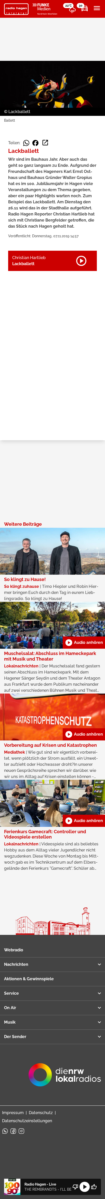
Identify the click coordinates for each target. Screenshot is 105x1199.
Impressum (13, 1112)
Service (11, 993)
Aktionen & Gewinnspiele (29, 978)
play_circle (84, 1187)
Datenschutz (41, 1112)
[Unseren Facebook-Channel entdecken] (13, 1131)
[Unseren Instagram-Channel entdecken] (21, 1131)
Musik (10, 1022)
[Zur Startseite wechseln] (16, 9)
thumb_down (75, 1187)
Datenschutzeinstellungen (27, 1120)
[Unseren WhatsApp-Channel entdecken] (5, 1131)
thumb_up (94, 1187)
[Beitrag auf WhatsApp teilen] (26, 143)
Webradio (13, 950)
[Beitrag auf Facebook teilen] (35, 143)
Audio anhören (84, 642)
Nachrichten (16, 964)
